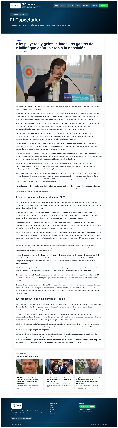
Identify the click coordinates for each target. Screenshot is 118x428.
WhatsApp (103, 5)
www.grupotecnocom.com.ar (86, 413)
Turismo (78, 5)
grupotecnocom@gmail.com (86, 411)
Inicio (51, 405)
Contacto (94, 5)
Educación (86, 5)
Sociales (70, 5)
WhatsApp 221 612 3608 (87, 406)
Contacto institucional (85, 409)
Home (56, 5)
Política (63, 5)
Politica (18, 40)
